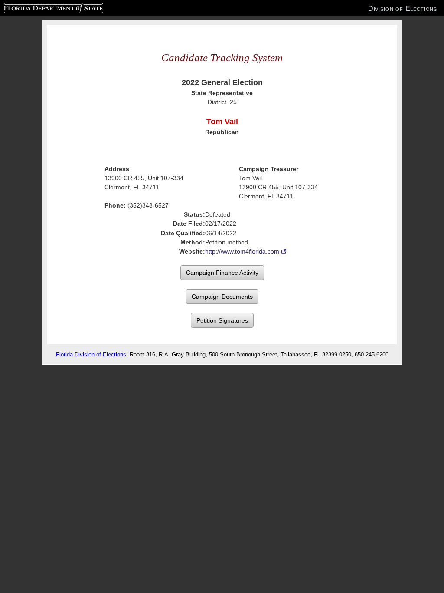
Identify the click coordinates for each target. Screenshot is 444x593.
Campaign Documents (222, 296)
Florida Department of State (35, 7)
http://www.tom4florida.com (242, 251)
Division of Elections (402, 8)
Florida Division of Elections (91, 354)
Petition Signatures (222, 320)
